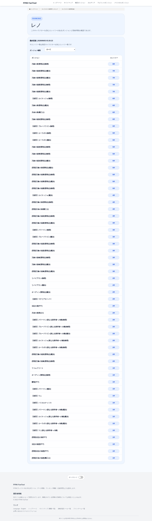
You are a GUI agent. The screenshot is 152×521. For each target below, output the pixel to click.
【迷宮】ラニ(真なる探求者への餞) (45, 430)
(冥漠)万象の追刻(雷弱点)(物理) (43, 216)
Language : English (19, 508)
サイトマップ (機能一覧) (47, 508)
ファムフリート (37, 368)
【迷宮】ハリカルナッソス (42, 403)
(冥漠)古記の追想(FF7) (40, 451)
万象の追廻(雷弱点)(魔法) (41, 91)
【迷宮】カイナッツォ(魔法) (42, 195)
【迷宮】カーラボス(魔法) (41, 140)
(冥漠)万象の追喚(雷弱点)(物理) (43, 361)
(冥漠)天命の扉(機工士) (40, 209)
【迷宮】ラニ (37, 396)
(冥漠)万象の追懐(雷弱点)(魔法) (43, 181)
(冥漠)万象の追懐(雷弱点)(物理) (43, 174)
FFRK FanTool (30, 3)
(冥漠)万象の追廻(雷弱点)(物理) (43, 188)
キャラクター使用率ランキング (50, 9)
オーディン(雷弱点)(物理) (41, 375)
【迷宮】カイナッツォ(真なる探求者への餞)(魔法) (50, 416)
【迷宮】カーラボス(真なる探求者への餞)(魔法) (49, 423)
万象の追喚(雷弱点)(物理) (41, 257)
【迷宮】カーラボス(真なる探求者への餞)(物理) (49, 347)
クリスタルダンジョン (121, 3)
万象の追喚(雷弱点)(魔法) (41, 264)
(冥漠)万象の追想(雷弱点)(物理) (43, 244)
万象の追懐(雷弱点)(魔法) (41, 78)
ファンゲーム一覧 (79, 508)
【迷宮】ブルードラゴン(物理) (43, 126)
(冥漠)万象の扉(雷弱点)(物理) (42, 202)
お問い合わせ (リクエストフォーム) (24, 511)
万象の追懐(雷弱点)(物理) (41, 154)
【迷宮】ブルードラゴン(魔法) (43, 237)
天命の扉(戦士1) (38, 313)
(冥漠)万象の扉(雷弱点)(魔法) (42, 168)
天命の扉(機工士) (38, 112)
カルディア (91, 3)
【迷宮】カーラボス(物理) (41, 133)
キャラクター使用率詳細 (68, 9)
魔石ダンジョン (80, 3)
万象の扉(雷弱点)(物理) (40, 64)
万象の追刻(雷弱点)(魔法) (41, 161)
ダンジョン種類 (35, 50)
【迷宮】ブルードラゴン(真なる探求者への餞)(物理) (51, 327)
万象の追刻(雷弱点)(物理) (41, 119)
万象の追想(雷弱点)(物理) (41, 147)
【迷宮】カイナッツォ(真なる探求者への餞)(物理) (50, 340)
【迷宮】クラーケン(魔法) (41, 389)
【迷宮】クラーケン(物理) (41, 230)
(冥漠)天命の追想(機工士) (41, 458)
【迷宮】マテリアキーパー (42, 299)
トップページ (57, 3)
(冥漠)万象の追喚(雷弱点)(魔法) (43, 271)
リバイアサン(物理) (39, 278)
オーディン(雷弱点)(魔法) (41, 292)
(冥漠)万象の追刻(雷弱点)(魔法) (43, 354)
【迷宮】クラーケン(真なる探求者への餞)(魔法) (49, 410)
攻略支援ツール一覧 (64, 508)
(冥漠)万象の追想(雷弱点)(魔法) (43, 250)
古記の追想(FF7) (38, 444)
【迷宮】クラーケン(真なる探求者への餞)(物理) (49, 320)
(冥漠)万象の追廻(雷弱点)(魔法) (43, 223)
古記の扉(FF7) (37, 306)
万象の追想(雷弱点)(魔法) (41, 71)
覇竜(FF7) (35, 382)
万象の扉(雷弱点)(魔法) (40, 105)
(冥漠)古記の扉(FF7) (39, 437)
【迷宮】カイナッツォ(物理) (42, 98)
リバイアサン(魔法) (39, 285)
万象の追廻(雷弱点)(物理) (41, 85)
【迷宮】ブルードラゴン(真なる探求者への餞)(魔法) (51, 333)
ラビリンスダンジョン (105, 3)
